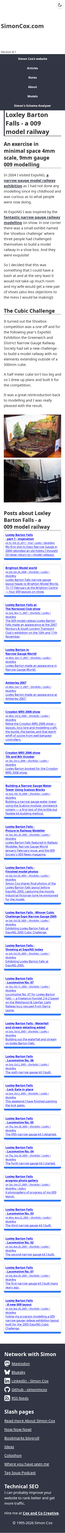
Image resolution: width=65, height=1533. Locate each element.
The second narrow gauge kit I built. (30, 1246)
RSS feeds (20, 1398)
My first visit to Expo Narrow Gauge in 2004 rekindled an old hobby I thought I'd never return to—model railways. (31, 545)
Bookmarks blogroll (21, 1437)
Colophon (13, 1455)
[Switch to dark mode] (60, 5)
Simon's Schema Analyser (32, 106)
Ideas (9, 1446)
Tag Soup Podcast (20, 1472)
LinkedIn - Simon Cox (30, 1380)
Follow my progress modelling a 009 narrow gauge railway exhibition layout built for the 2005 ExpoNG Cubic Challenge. (32, 1314)
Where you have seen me (26, 1463)
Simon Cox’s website (32, 59)
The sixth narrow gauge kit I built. (28, 1064)
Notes (32, 78)
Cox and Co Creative (41, 1513)
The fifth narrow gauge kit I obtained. (31, 1126)
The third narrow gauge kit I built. (28, 1217)
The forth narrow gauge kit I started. (30, 1155)
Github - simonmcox (29, 1389)
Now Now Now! (18, 1429)
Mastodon (21, 1363)
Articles (32, 68)
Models (32, 96)
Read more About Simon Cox (29, 1420)
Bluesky (18, 1372)
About (32, 87)
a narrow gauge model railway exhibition (29, 180)
